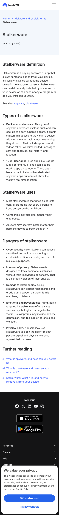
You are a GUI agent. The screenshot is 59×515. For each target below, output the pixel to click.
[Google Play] (29, 429)
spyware (19, 103)
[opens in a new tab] (17, 406)
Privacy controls (29, 506)
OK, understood (29, 498)
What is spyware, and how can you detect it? (31, 360)
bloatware (32, 103)
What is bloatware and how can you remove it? (27, 370)
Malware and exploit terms (30, 18)
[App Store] (29, 418)
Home (6, 18)
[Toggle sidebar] (53, 5)
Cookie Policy (23, 489)
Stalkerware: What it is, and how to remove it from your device (27, 379)
